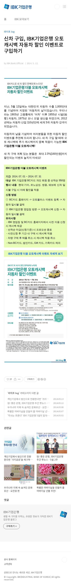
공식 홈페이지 (10, 559)
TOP (64, 559)
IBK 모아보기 (21, 19)
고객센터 (8, 564)
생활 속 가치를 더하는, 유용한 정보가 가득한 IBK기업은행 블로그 (28, 518)
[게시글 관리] (19, 379)
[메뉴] (64, 6)
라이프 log (13, 393)
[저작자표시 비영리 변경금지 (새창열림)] (41, 379)
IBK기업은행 (11, 512)
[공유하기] (15, 379)
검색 (57, 6)
